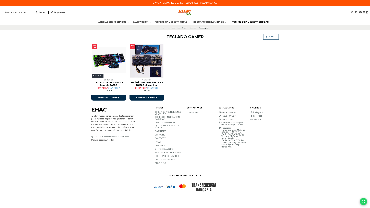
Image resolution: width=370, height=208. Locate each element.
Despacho (160, 135)
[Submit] (3, 12)
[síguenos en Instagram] (351, 12)
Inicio (162, 28)
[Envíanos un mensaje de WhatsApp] (363, 201)
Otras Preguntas (164, 149)
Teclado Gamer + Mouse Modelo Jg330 (108, 83)
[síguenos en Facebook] (356, 12)
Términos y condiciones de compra (168, 113)
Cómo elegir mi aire (165, 123)
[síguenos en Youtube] (360, 12)
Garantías (160, 131)
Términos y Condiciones (168, 153)
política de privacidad (167, 160)
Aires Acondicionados (112, 22)
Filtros (272, 37)
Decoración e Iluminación (210, 22)
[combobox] (16, 12)
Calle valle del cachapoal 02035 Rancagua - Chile (232, 124)
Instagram (258, 112)
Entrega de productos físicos (167, 127)
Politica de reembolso (167, 156)
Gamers (193, 28)
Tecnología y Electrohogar (250, 22)
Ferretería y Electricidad (171, 22)
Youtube (257, 119)
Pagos (158, 142)
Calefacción (141, 22)
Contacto (160, 138)
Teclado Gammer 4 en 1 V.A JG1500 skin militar (147, 83)
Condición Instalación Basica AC (167, 118)
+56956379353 (228, 116)
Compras (160, 145)
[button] (108, 98)
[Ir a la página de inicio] (185, 12)
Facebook (257, 116)
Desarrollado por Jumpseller (102, 140)
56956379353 (227, 119)
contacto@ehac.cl (229, 112)
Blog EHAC (160, 163)
